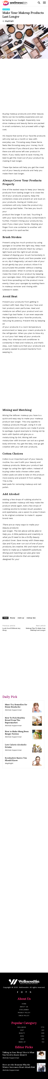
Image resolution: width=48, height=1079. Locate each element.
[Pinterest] (26, 992)
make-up (20, 618)
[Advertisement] (24, 86)
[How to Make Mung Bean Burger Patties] (37, 734)
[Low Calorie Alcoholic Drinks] (37, 748)
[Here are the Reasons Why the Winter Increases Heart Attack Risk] (41, 1067)
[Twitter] (30, 992)
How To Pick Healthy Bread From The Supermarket (15, 720)
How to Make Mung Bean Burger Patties (17, 732)
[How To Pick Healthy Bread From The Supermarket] (37, 721)
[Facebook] (17, 992)
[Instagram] (21, 992)
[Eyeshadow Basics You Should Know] (37, 761)
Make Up (6, 9)
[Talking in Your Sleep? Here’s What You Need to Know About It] (41, 1055)
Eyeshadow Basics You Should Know (16, 759)
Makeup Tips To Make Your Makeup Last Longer (36, 629)
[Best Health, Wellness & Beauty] (14, 3)
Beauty (12, 618)
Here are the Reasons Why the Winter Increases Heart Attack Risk (18, 1066)
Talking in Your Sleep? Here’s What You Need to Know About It (18, 1053)
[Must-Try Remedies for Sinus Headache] (37, 707)
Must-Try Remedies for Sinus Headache (16, 705)
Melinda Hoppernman (13, 710)
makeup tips (30, 618)
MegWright (9, 21)
